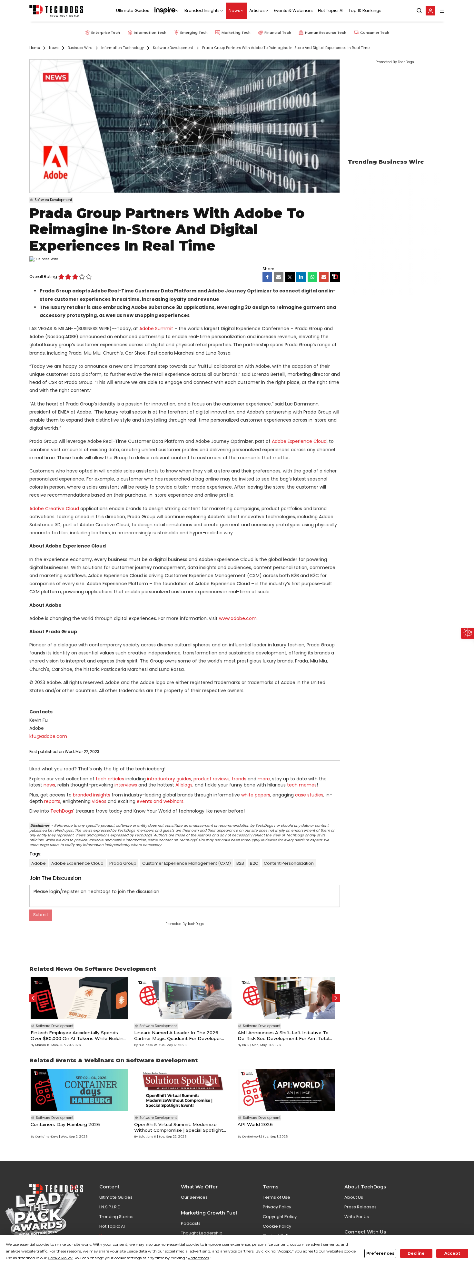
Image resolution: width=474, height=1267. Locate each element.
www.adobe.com (238, 618)
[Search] (419, 11)
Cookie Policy (277, 1226)
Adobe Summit (156, 328)
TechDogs (61, 811)
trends (239, 779)
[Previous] (33, 998)
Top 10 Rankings (365, 11)
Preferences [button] (198, 1257)
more (264, 779)
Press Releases (360, 1207)
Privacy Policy (277, 1207)
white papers (255, 795)
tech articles (110, 779)
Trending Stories (116, 1217)
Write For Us (356, 1217)
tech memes (302, 785)
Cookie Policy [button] (60, 1257)
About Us (353, 1197)
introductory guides (169, 779)
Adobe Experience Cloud (299, 441)
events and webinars (160, 801)
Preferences (380, 1253)
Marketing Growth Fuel (209, 1213)
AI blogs (184, 785)
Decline (416, 1253)
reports (52, 801)
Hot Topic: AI (330, 11)
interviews (125, 785)
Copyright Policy (280, 1217)
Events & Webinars (293, 11)
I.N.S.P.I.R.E (109, 1207)
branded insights (91, 795)
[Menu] (442, 11)
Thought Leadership (201, 1233)
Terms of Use (276, 1197)
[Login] (430, 11)
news (49, 785)
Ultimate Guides (132, 11)
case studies (309, 795)
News (234, 11)
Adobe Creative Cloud (54, 508)
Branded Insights (202, 11)
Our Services (194, 1197)
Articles (257, 11)
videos (99, 801)
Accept (452, 1253)
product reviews (211, 779)
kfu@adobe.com (48, 736)
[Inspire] (167, 11)
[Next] (336, 998)
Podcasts (191, 1223)
